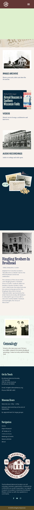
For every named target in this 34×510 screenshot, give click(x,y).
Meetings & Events (7, 436)
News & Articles (6, 439)
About (4, 442)
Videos (6, 113)
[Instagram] (20, 498)
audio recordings (12, 153)
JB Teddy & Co (6, 431)
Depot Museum (7, 429)
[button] (28, 4)
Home (4, 426)
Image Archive (10, 73)
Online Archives (7, 434)
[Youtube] (17, 498)
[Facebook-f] (13, 498)
